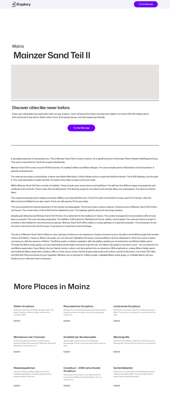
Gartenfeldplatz (123, 367)
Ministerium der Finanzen (29, 337)
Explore (17, 321)
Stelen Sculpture (24, 306)
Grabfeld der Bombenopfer (79, 337)
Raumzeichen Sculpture (78, 306)
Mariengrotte (121, 337)
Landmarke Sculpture (126, 306)
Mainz (18, 46)
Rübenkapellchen (24, 367)
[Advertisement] (85, 26)
